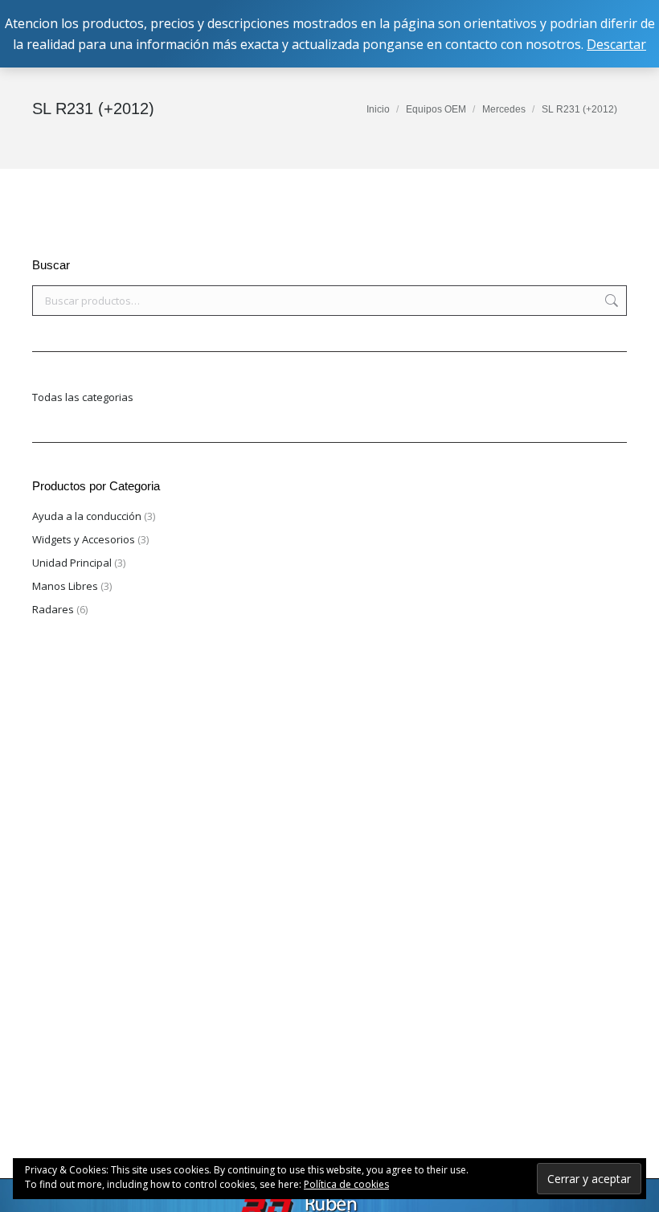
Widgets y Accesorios (83, 539)
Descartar (616, 44)
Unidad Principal (72, 562)
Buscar (610, 300)
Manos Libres (65, 586)
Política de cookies (346, 1184)
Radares (53, 609)
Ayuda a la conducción (86, 516)
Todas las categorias (82, 397)
